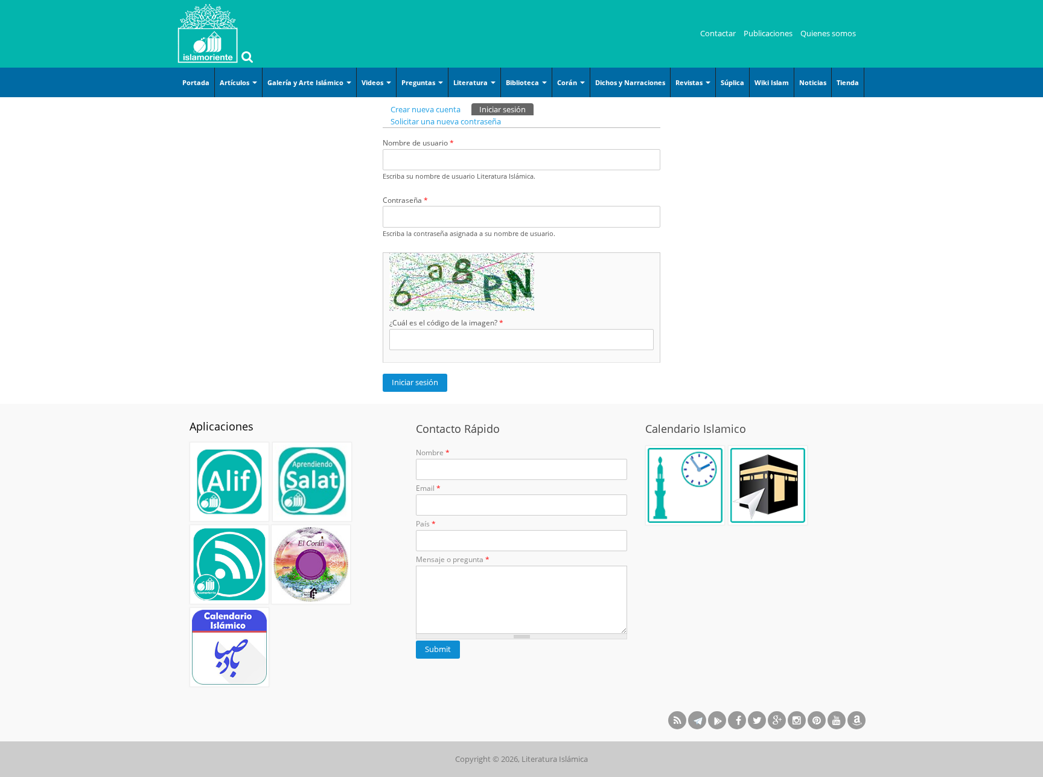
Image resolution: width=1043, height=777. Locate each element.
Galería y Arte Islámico (306, 82)
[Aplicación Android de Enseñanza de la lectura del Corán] (229, 482)
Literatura (471, 82)
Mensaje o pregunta (453, 559)
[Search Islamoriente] (246, 58)
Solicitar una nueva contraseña (446, 121)
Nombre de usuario (418, 143)
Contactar (718, 33)
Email (428, 488)
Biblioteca (523, 82)
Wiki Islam (771, 82)
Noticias (812, 82)
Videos (373, 82)
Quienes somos (828, 33)
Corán (568, 82)
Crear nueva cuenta (426, 109)
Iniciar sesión (506, 109)
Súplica (732, 82)
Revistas (689, 82)
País (426, 524)
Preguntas (419, 82)
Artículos (235, 82)
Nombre (433, 452)
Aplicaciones (222, 426)
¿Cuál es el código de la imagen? (446, 323)
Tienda (848, 82)
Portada (195, 82)
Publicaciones (768, 33)
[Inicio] (207, 33)
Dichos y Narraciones (630, 82)
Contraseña (405, 200)
